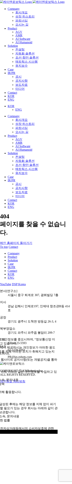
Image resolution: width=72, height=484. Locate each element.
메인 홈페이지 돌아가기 (16, 243)
